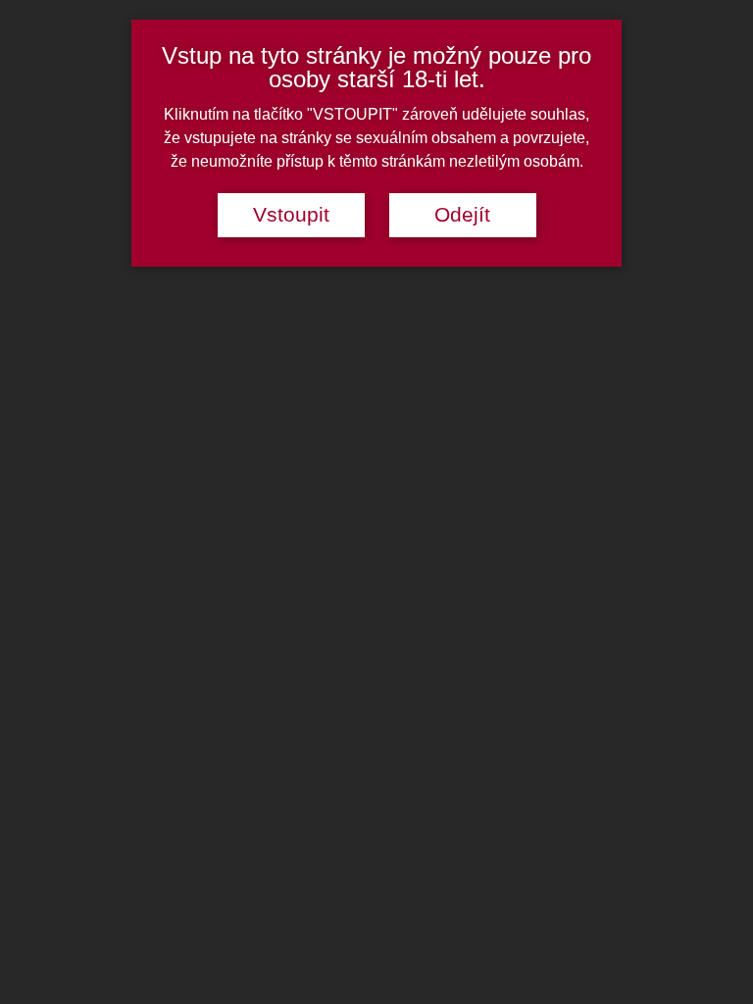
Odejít (462, 214)
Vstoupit (291, 214)
